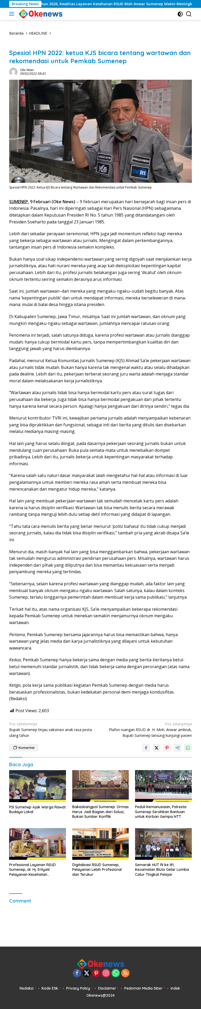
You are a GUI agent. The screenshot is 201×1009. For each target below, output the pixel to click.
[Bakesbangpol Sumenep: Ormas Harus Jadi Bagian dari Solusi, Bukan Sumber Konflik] (100, 786)
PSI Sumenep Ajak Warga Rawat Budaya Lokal (37, 809)
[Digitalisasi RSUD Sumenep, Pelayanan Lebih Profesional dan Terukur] (100, 844)
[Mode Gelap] (180, 14)
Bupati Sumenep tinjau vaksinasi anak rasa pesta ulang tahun (50, 729)
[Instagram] (106, 973)
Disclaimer (107, 988)
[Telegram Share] (177, 748)
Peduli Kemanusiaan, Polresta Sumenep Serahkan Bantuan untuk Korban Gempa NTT (160, 811)
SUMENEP (18, 202)
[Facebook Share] (146, 748)
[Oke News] (40, 13)
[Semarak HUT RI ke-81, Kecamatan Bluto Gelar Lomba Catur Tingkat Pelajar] (163, 844)
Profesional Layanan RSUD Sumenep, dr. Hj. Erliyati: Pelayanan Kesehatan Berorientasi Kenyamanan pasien (32, 869)
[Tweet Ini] (156, 748)
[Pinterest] (96, 973)
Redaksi (27, 988)
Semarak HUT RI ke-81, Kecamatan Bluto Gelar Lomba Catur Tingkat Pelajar (162, 869)
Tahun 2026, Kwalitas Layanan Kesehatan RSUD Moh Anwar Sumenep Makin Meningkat (96, 4)
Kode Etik (50, 988)
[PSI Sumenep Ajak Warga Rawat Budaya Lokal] (37, 786)
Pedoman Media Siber (143, 988)
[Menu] (12, 13)
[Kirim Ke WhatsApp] (188, 748)
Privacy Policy (78, 988)
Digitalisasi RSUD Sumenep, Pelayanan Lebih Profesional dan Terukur (97, 869)
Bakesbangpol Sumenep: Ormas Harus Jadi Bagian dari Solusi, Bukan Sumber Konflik (100, 811)
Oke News (27, 70)
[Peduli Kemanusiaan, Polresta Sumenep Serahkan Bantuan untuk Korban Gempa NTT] (163, 786)
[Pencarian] (189, 14)
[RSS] (125, 973)
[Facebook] (77, 973)
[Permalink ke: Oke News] (13, 71)
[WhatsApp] (115, 973)
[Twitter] (86, 973)
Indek (175, 988)
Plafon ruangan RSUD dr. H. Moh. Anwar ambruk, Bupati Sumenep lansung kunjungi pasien (150, 729)
